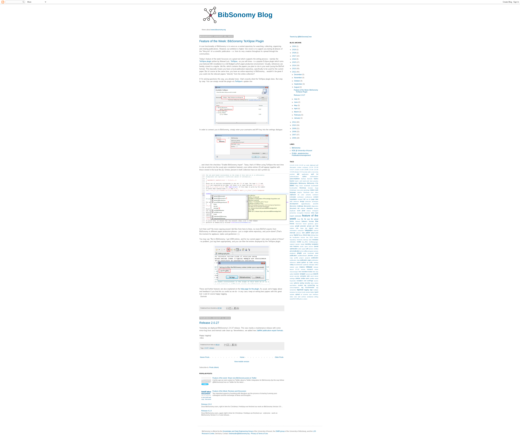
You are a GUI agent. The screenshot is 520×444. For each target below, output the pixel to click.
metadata (315, 239)
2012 (294, 72)
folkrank (297, 221)
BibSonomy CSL (312, 183)
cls (298, 194)
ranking (316, 262)
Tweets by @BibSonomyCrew (301, 37)
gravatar (303, 226)
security (296, 276)
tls (296, 292)
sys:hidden (293, 285)
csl (304, 199)
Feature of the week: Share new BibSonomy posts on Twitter (234, 378)
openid (316, 246)
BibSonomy (296, 148)
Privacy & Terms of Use (259, 434)
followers (304, 221)
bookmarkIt (314, 185)
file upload (314, 219)
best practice (314, 181)
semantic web (305, 276)
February (297, 115)
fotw (316, 221)
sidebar (297, 278)
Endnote (307, 213)
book (301, 185)
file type (307, 219)
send (312, 276)
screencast (309, 274)
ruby (317, 271)
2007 (294, 135)
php (305, 251)
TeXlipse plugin (205, 61)
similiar (312, 278)
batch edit (298, 181)
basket (292, 181)
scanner (296, 274)
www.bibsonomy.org (218, 30)
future (305, 223)
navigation (315, 244)
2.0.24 (311, 167)
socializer (300, 280)
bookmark (307, 185)
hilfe (297, 228)
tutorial (308, 292)
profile (296, 258)
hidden (292, 228)
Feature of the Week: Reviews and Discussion (229, 391)
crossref (300, 199)
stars (312, 283)
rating (291, 264)
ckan (312, 192)
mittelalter (293, 242)
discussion (307, 206)
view (295, 296)
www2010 (293, 299)
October (297, 81)
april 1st (314, 174)
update (292, 294)
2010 (294, 125)
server (316, 276)
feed (298, 219)
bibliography (294, 183)
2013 (294, 69)
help (317, 226)
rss (314, 271)
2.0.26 (316, 167)
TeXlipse (234, 61)
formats (311, 221)
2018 (294, 53)
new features (294, 246)
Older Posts (279, 357)
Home (242, 357)
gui (313, 226)
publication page (305, 260)
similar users (305, 278)
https (301, 228)
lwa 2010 (309, 237)
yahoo (301, 299)
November (298, 78)
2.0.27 (206, 348)
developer (315, 201)
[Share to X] (232, 308)
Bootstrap (303, 188)
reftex (316, 264)
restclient (305, 271)
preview (310, 255)
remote (303, 269)
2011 (294, 122)
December (298, 74)
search (315, 274)
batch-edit (306, 181)
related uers (294, 267)
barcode (309, 178)
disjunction (315, 206)
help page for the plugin (250, 289)
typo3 (316, 292)
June (296, 102)
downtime (310, 208)
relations (302, 267)
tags (311, 290)
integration (309, 230)
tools (303, 292)
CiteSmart (306, 192)
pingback (292, 253)
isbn (303, 233)
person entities (313, 249)
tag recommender (307, 287)
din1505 (315, 204)
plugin (299, 253)
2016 (294, 59)
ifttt (306, 228)
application (305, 174)
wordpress (310, 296)
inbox (316, 228)
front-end (298, 223)
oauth (301, 246)
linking (313, 235)
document (293, 208)
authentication (294, 176)
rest (299, 271)
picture (316, 251)
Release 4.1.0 (206, 411)
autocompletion (295, 178)
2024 (294, 46)
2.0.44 (311, 169)
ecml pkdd (301, 210)
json (317, 233)
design (302, 201)
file (302, 219)
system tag (302, 285)
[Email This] (227, 308)
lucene (303, 237)
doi (298, 208)
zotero (305, 299)
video (291, 296)
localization (296, 237)
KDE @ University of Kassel (302, 151)
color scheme (306, 194)
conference (308, 197)
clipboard (293, 194)
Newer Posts (204, 357)
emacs (309, 210)
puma (298, 262)
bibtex (292, 185)
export (292, 216)
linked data (307, 235)
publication (314, 258)
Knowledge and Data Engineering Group (238, 431)
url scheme (304, 294)
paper (304, 249)
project (301, 258)
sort (305, 280)
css (307, 199)
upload (297, 294)
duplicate (292, 210)
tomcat (299, 292)
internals (292, 233)
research (310, 269)
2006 (294, 138)
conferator (300, 197)
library (301, 235)
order (299, 249)
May (296, 105)
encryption (300, 213)
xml (297, 299)
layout (296, 235)
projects (307, 258)
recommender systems (301, 264)
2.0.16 (292, 165)
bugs (316, 188)
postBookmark (302, 255)
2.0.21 (297, 165)
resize (316, 269)
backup (303, 178)
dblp (291, 201)
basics (316, 178)
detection (308, 201)
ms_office (305, 242)
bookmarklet (293, 188)
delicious (296, 201)
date (316, 199)
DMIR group (280, 431)
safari (291, 274)
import (311, 228)
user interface (313, 294)
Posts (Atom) (214, 367)
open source (309, 246)
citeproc (299, 192)
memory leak (307, 239)
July (296, 99)
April (296, 109)
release (211, 348)
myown (297, 244)
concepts (293, 197)
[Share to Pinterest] (237, 308)
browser (310, 188)
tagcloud (300, 290)
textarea (292, 292)
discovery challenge (296, 206)
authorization (314, 176)
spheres (296, 283)
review (310, 271)
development (294, 204)
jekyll (312, 233)
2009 (294, 128)
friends (292, 223)
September (298, 84)
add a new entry (313, 172)
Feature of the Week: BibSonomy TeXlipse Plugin (231, 41)
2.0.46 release (294, 172)
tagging (306, 290)
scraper (302, 274)
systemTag (311, 285)
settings (292, 278)
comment (315, 194)
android (292, 174)
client (316, 192)
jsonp (291, 235)
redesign (311, 264)
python (303, 262)
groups (309, 226)
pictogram (310, 251)
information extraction (297, 230)
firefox (292, 221)
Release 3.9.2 (206, 404)
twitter (312, 292)
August (297, 87)
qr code (310, 262)
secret (292, 276)
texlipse (315, 290)
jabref (308, 233)
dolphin (303, 208)
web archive (302, 296)
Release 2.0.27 (209, 322)
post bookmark (308, 253)
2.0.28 (297, 169)
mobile (299, 242)
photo (302, 251)
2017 (294, 56)
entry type (314, 213)
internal (316, 230)
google (297, 226)
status (316, 283)
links (317, 235)
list (290, 237)
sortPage (310, 280)
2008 (294, 132)
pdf (307, 249)
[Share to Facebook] (235, 308)
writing (316, 296)
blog (297, 185)
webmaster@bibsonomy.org (239, 434)
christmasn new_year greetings (299, 190)
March (296, 112)
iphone (298, 233)
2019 (294, 50)
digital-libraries (305, 204)
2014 (294, 65)
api (298, 174)
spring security (305, 283)
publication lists (295, 260)
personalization (295, 251)
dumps (316, 208)
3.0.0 (301, 172)
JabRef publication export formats (270, 330)
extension (298, 216)
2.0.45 (316, 169)
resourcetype (294, 271)
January (297, 118)
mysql (302, 244)
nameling (308, 244)
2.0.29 (302, 169)
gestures (310, 223)
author (304, 176)
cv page (312, 199)
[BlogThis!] (230, 308)
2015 (294, 62)
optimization (294, 249)
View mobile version (241, 362)
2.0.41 (306, 169)
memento (300, 239)
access (305, 172)
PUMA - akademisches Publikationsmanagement (301, 154)
